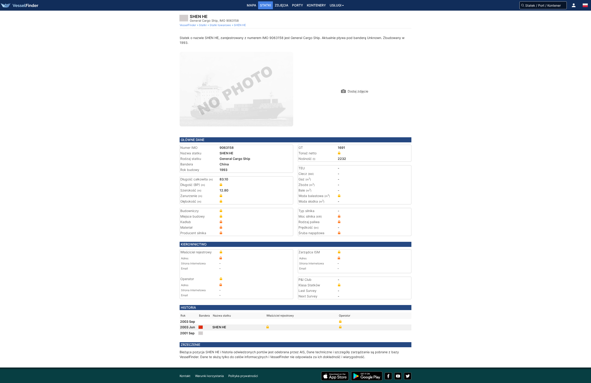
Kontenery (316, 5)
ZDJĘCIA (281, 5)
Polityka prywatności (243, 376)
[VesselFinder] (19, 5)
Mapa (251, 5)
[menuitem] (188, 25)
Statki (265, 5)
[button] (573, 5)
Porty (297, 5)
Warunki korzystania (209, 376)
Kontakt (185, 376)
